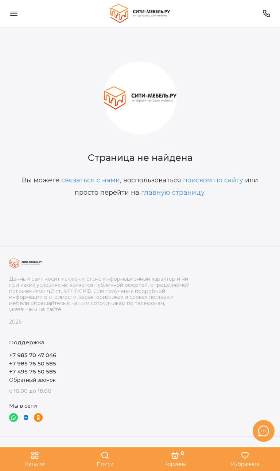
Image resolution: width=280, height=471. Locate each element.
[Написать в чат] (264, 431)
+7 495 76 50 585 (32, 371)
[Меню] (13, 13)
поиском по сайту (213, 180)
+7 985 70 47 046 (33, 355)
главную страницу (173, 193)
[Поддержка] (266, 13)
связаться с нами (90, 180)
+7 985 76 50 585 (32, 363)
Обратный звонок (32, 380)
